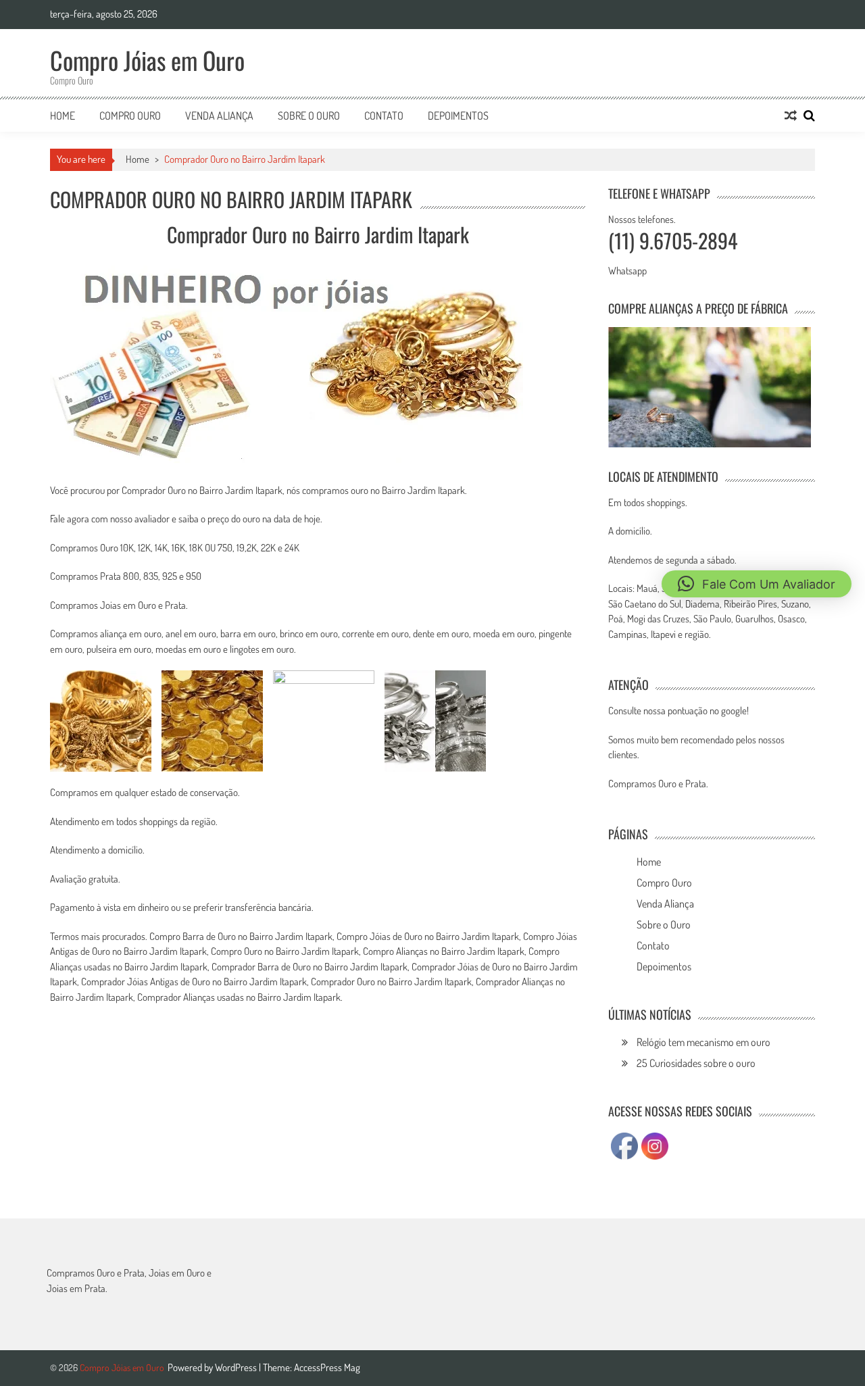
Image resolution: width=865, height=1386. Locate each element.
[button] (756, 583)
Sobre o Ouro (309, 115)
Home (62, 115)
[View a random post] (791, 115)
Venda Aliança (219, 115)
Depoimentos (458, 115)
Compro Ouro (130, 115)
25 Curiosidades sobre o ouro (696, 1063)
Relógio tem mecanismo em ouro (703, 1042)
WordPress (237, 1367)
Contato (383, 115)
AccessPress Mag (327, 1367)
